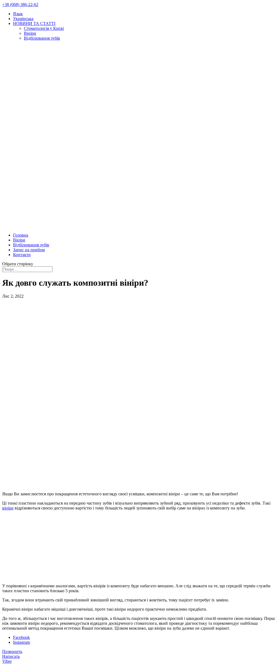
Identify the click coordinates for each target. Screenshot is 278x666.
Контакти (22, 254)
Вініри (30, 33)
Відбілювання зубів (42, 38)
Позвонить (12, 651)
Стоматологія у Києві (44, 28)
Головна (20, 235)
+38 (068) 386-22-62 (20, 4)
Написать (11, 656)
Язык (18, 13)
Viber (7, 661)
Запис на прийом (29, 249)
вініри (8, 508)
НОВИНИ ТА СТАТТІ (34, 23)
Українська (23, 18)
